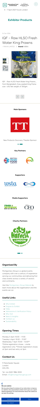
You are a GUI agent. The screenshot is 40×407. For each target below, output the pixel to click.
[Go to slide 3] (21, 144)
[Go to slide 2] (18, 144)
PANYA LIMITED (9, 46)
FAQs (8, 309)
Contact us (10, 319)
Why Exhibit (10, 304)
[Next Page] (22, 97)
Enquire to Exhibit (13, 306)
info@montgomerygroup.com (19, 375)
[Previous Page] (18, 97)
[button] (36, 4)
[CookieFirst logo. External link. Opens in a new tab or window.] (2, 384)
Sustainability (11, 321)
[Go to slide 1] (18, 253)
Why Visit (9, 314)
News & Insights (12, 316)
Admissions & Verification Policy (18, 311)
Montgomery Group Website (20, 285)
